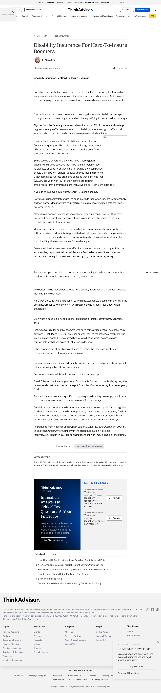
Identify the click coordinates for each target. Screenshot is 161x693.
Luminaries (50, 2)
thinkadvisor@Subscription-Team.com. (20, 619)
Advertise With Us (73, 636)
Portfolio (6, 636)
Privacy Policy (102, 640)
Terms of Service (103, 636)
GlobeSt (92, 676)
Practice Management (12, 648)
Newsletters (127, 10)
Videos (69, 2)
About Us (69, 632)
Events (37, 632)
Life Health (42, 36)
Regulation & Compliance (14, 652)
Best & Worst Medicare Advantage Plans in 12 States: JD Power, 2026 (73, 569)
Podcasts (60, 2)
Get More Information (53, 540)
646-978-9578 (53, 616)
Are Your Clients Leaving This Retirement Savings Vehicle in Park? (71, 565)
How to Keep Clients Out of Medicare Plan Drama (63, 574)
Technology (8, 656)
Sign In (130, 631)
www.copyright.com (95, 462)
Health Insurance (61, 36)
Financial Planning (11, 644)
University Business (100, 680)
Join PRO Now (142, 10)
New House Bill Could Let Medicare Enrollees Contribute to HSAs (71, 560)
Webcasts (79, 2)
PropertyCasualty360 (38, 676)
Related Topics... (64, 446)
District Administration (78, 680)
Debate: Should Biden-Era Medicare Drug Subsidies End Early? (70, 583)
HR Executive (58, 680)
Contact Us (70, 644)
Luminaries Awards (34, 10)
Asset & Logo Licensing (75, 640)
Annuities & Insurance (12, 660)
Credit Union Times (75, 676)
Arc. (66, 687)
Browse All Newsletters (128, 673)
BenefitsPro (57, 676)
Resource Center (92, 2)
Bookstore (105, 2)
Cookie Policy (102, 632)
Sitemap (37, 648)
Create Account (134, 635)
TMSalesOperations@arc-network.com (60, 465)
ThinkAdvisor (18, 676)
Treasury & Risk (108, 676)
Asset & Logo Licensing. (112, 465)
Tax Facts (39, 2)
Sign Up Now (137, 666)
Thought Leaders (119, 2)
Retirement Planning (12, 640)
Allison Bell (50, 60)
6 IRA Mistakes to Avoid (50, 578)
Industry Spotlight (11, 632)
